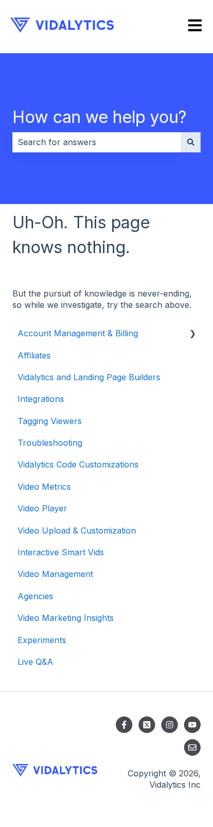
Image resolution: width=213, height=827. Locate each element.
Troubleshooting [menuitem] (50, 443)
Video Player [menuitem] (42, 508)
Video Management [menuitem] (55, 574)
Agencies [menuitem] (35, 596)
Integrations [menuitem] (41, 399)
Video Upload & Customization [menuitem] (77, 530)
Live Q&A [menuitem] (35, 662)
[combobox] (96, 142)
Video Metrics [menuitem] (44, 486)
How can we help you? (99, 117)
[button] (192, 334)
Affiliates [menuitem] (34, 355)
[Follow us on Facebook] (124, 724)
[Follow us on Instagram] (169, 724)
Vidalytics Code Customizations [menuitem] (78, 464)
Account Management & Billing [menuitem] (78, 333)
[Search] (191, 142)
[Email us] (192, 747)
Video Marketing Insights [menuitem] (66, 618)
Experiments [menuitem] (42, 640)
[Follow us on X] (147, 724)
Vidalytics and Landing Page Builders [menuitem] (89, 377)
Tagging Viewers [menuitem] (50, 421)
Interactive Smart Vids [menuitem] (61, 552)
